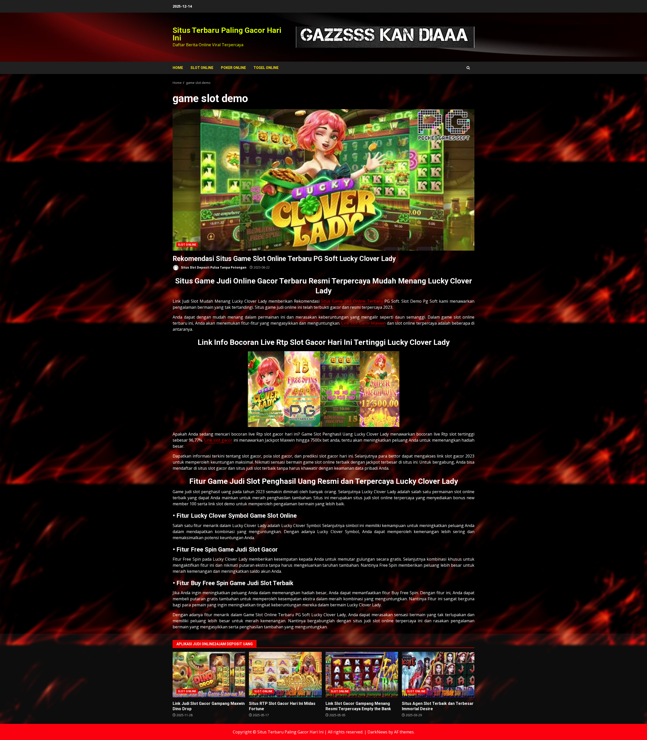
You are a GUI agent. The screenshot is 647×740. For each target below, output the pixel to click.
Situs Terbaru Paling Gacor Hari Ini (227, 34)
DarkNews (377, 732)
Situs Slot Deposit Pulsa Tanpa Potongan (213, 267)
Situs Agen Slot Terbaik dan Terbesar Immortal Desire (438, 674)
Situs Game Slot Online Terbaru (352, 301)
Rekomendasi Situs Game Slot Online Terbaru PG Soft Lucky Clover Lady (323, 180)
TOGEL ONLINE (266, 68)
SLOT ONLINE (202, 68)
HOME (178, 68)
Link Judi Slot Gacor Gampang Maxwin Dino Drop (209, 674)
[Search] (468, 68)
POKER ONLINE (233, 68)
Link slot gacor (218, 440)
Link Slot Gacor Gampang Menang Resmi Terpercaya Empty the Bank (362, 674)
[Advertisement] (385, 36)
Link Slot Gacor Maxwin (363, 323)
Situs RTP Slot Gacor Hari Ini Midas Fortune (285, 674)
